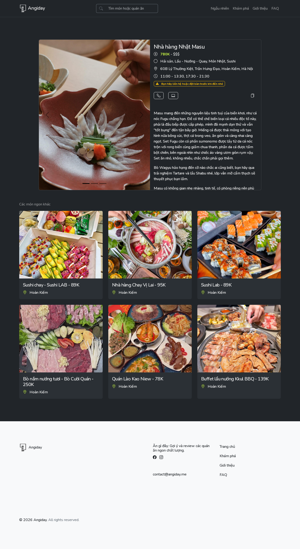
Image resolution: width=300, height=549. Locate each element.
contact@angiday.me (170, 474)
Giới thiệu (260, 8)
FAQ (275, 8)
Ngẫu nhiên (220, 8)
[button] (159, 95)
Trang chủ (227, 446)
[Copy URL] (252, 95)
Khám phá (241, 8)
